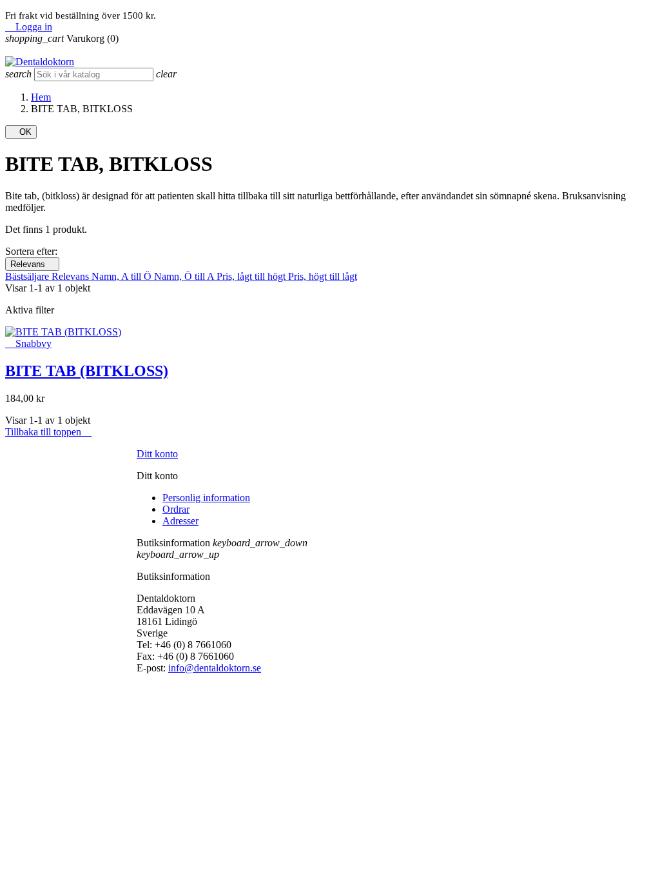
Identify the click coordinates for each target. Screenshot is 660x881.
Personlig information (206, 497)
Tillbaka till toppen (48, 431)
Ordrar (175, 509)
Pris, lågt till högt (252, 276)
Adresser (180, 520)
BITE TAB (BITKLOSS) (86, 370)
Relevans (32, 264)
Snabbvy (28, 343)
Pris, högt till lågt (322, 276)
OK (21, 132)
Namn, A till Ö (123, 276)
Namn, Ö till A (185, 276)
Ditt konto (157, 453)
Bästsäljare (28, 276)
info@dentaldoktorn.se (214, 667)
